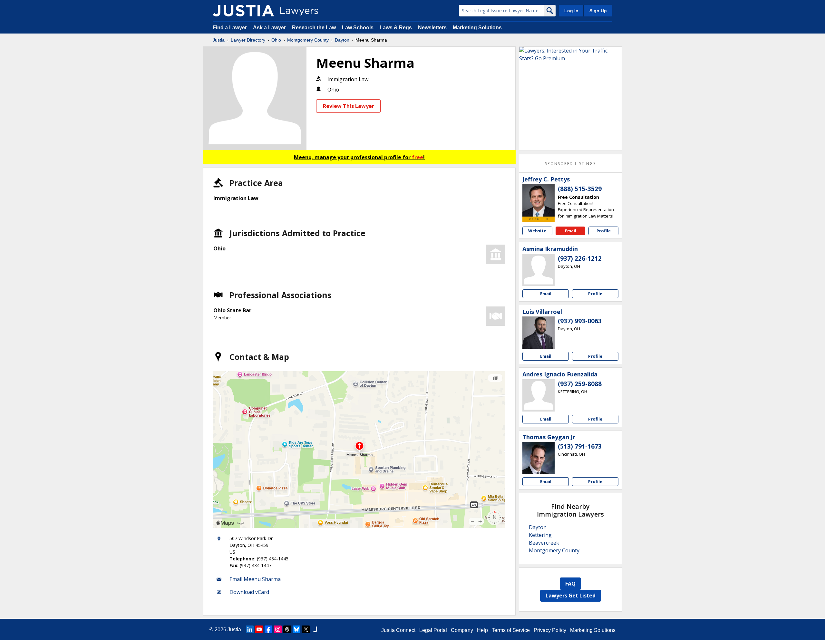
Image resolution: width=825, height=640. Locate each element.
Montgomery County (308, 40)
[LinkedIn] (250, 629)
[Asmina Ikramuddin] (538, 270)
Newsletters (432, 27)
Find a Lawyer (230, 27)
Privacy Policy (550, 630)
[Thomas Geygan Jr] (538, 458)
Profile (604, 231)
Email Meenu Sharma (255, 579)
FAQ (570, 583)
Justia (219, 40)
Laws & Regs (396, 27)
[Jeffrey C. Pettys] (538, 200)
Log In (571, 10)
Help (482, 630)
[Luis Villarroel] (538, 332)
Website (537, 231)
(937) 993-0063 (580, 321)
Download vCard (249, 592)
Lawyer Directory (248, 40)
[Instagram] (278, 629)
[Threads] (287, 629)
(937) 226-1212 (580, 258)
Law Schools (358, 27)
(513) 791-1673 (580, 446)
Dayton (342, 40)
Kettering (540, 534)
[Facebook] (268, 629)
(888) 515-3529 (580, 189)
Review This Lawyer (348, 106)
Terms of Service (511, 630)
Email (570, 231)
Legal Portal (433, 630)
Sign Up (598, 10)
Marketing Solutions (477, 27)
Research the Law (314, 27)
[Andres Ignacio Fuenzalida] (538, 395)
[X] (306, 629)
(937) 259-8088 (580, 384)
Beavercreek (544, 542)
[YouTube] (259, 629)
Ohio (276, 40)
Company (462, 630)
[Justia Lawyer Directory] (243, 10)
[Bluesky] (296, 629)
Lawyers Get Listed (571, 595)
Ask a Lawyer (270, 27)
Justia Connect (398, 630)
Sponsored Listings (570, 163)
